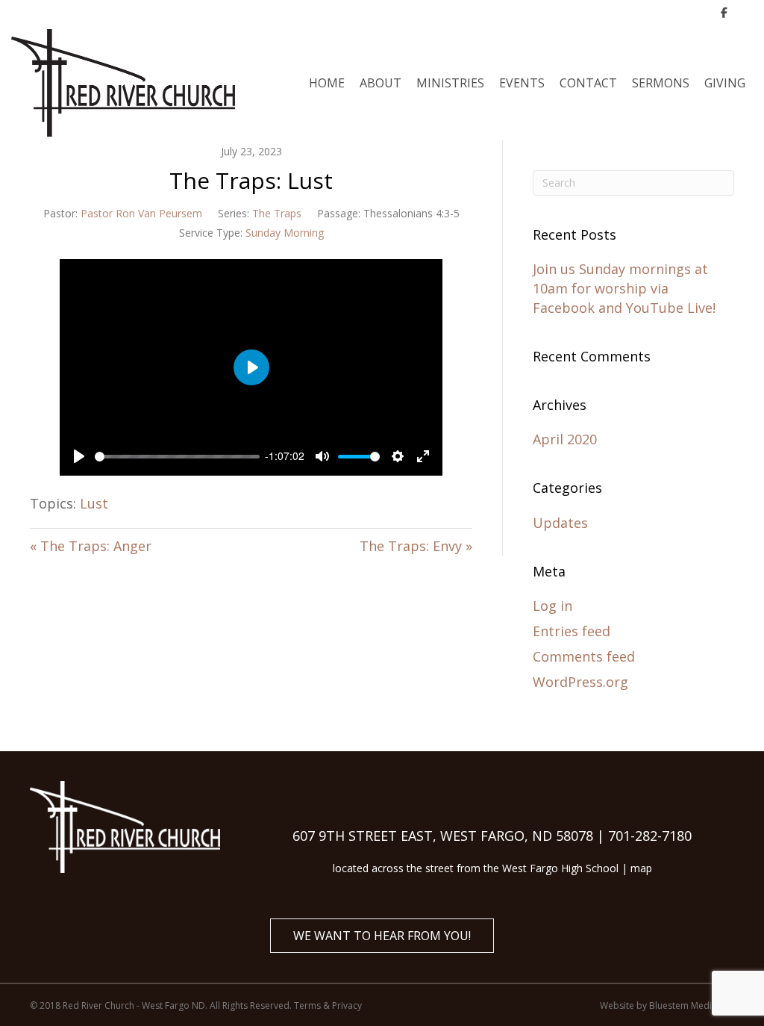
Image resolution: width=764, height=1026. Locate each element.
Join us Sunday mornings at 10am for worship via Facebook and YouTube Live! (624, 288)
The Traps (276, 213)
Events (522, 83)
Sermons (660, 83)
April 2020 (565, 439)
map (641, 868)
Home (327, 83)
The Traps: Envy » (416, 546)
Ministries (450, 83)
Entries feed (571, 631)
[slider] (177, 457)
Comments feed (584, 656)
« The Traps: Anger (90, 546)
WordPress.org (580, 682)
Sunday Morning (284, 233)
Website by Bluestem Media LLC (667, 1005)
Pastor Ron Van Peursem (141, 213)
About (380, 83)
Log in (552, 606)
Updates (560, 523)
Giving (724, 83)
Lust (94, 503)
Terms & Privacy (328, 1005)
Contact (588, 83)
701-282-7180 (650, 836)
